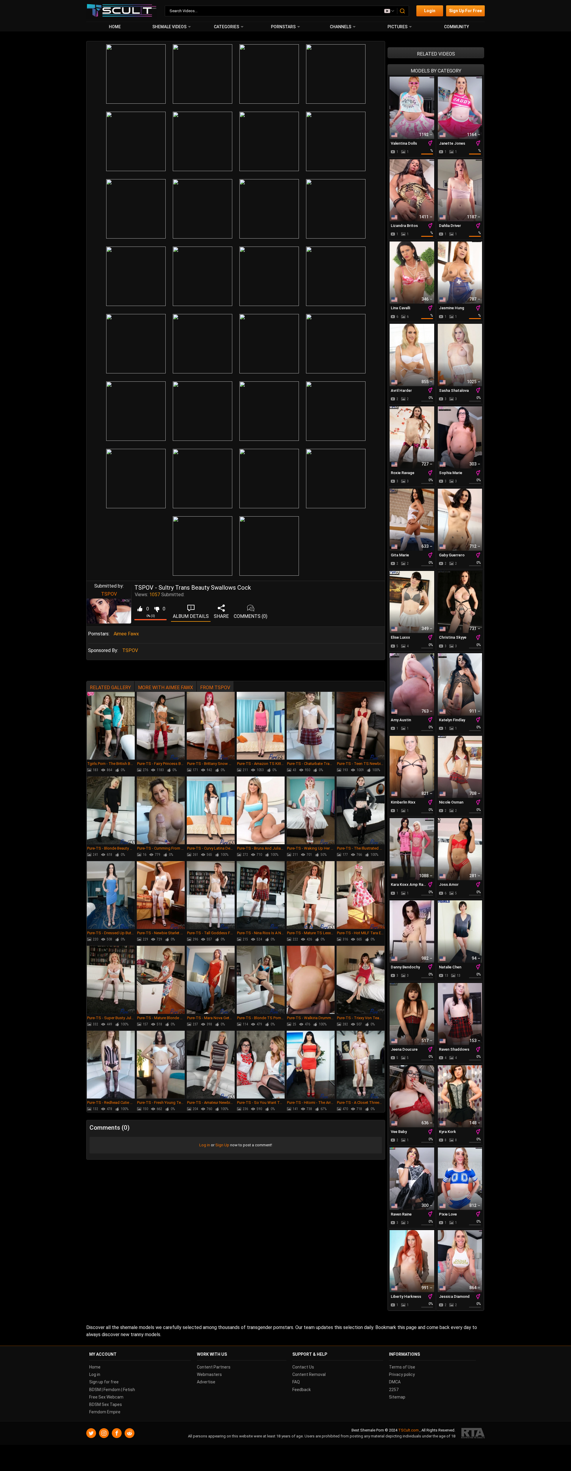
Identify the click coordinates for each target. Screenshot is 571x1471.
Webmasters (209, 1374)
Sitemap (397, 1397)
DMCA (395, 1382)
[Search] (402, 11)
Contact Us (303, 1367)
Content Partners (213, 1367)
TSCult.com (408, 1430)
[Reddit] (129, 1433)
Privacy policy (402, 1374)
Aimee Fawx (126, 634)
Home (115, 26)
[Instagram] (104, 1433)
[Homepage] (121, 11)
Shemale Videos (169, 26)
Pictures (397, 26)
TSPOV (109, 594)
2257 (394, 1389)
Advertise (206, 1382)
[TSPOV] (109, 611)
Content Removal (309, 1374)
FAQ (296, 1382)
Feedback (301, 1389)
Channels (340, 26)
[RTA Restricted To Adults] (473, 1433)
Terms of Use (402, 1367)
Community (456, 26)
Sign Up (222, 1145)
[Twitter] (91, 1433)
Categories (226, 26)
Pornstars (283, 26)
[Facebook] (117, 1433)
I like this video (140, 609)
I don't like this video (156, 609)
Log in (204, 1145)
